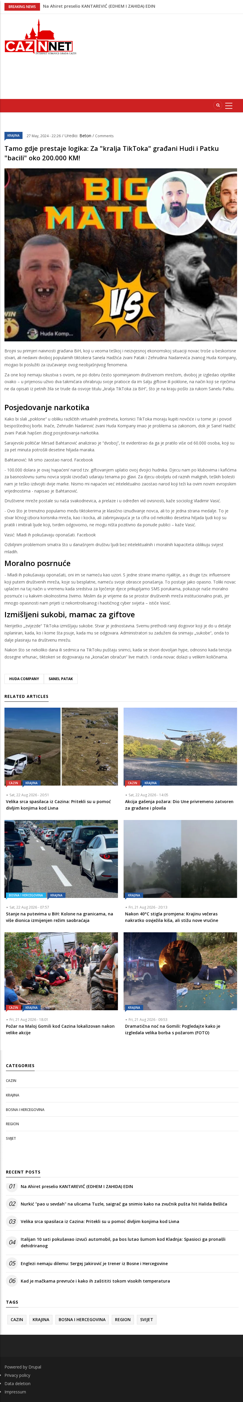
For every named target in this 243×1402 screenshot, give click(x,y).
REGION (12, 1123)
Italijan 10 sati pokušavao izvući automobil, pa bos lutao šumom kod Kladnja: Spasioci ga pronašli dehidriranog (123, 1242)
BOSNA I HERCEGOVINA (26, 895)
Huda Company (24, 678)
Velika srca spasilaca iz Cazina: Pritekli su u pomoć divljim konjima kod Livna (100, 1221)
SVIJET (11, 1138)
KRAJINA (13, 135)
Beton (85, 135)
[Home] (40, 36)
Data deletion (17, 1383)
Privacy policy (17, 1375)
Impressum (15, 1392)
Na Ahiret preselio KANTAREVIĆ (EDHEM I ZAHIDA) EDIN (77, 1186)
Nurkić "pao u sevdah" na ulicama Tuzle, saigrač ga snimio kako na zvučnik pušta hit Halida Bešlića (124, 1204)
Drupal (34, 1367)
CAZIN (13, 783)
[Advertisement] (164, 55)
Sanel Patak (61, 678)
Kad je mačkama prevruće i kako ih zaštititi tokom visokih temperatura (95, 1281)
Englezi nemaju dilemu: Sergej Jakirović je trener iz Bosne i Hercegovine (94, 1263)
